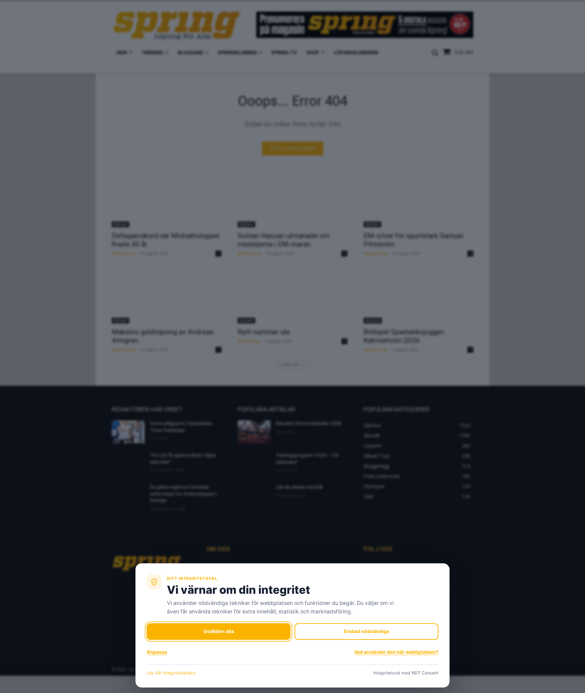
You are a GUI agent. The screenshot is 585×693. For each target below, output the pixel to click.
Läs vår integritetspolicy (171, 672)
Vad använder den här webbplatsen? (396, 652)
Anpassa (157, 652)
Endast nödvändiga (366, 631)
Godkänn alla (218, 631)
